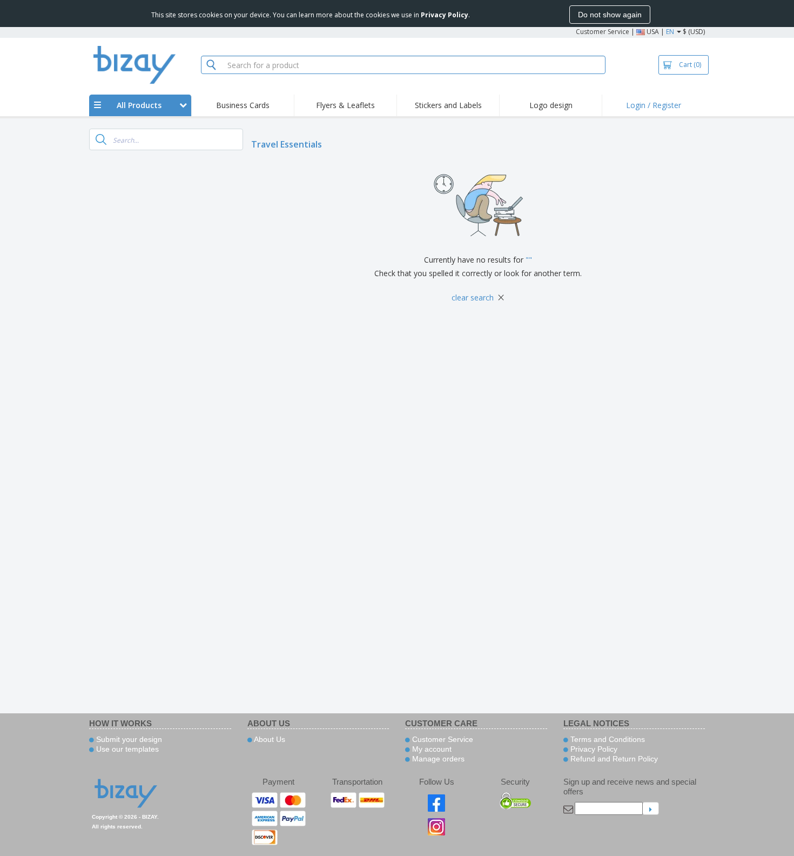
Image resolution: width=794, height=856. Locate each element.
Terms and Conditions (606, 739)
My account (431, 749)
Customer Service (602, 31)
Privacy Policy (592, 749)
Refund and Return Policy (613, 758)
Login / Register (653, 105)
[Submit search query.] (101, 139)
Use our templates (126, 749)
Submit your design (128, 739)
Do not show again (610, 14)
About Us (268, 739)
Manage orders (437, 758)
